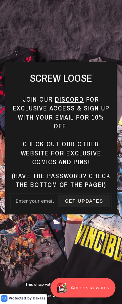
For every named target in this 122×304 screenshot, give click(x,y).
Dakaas (39, 298)
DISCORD (69, 99)
